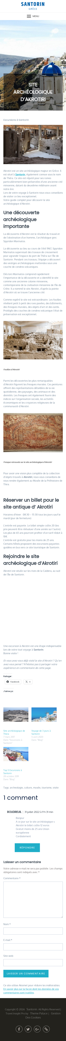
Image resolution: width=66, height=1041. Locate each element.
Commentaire (12, 878)
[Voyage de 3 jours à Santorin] (44, 714)
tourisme (47, 787)
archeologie (16, 787)
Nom (7, 924)
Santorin (33, 4)
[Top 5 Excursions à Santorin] (16, 754)
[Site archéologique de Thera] (16, 714)
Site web (8, 955)
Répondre (27, 847)
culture (28, 787)
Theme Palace (39, 1013)
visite (56, 787)
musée (37, 787)
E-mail (7, 940)
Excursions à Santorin (16, 120)
